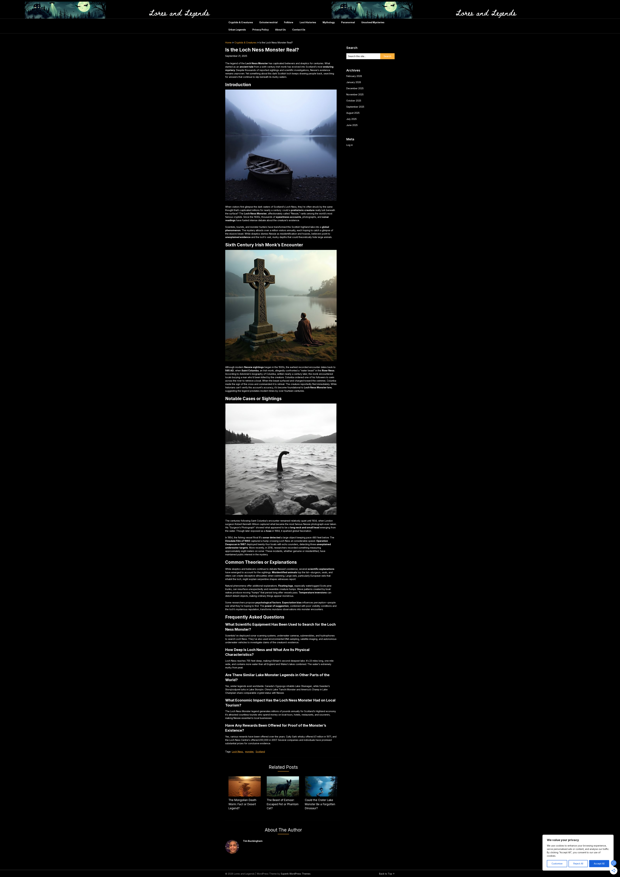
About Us (280, 29)
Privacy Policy (260, 29)
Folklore (288, 22)
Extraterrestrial (268, 22)
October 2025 (353, 100)
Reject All (578, 863)
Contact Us (298, 29)
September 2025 (355, 106)
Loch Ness (237, 751)
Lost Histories (308, 22)
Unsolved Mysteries (372, 22)
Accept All (599, 863)
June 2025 (352, 125)
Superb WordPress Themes (295, 873)
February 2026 (354, 76)
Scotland (260, 751)
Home (228, 42)
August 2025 (353, 112)
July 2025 (351, 119)
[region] (578, 853)
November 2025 (355, 94)
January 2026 (353, 82)
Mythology (329, 22)
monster (249, 751)
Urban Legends (237, 29)
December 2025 (355, 88)
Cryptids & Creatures (240, 22)
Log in (349, 145)
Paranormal (348, 22)
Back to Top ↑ (387, 873)
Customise (557, 863)
